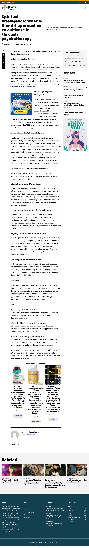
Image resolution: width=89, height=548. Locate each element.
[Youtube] (85, 2)
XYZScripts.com (52, 547)
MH (18, 444)
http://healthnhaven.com (28, 434)
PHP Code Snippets (37, 547)
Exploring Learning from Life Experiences (74, 59)
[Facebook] (79, 2)
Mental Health (6, 12)
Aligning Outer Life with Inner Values (74, 62)
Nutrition (65, 78)
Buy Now (18, 416)
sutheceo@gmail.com (23, 44)
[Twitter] (3, 59)
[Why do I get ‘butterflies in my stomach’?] (12, 470)
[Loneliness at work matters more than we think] (77, 470)
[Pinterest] (3, 63)
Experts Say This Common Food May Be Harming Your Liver (54, 517)
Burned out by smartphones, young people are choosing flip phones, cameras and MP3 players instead (55, 483)
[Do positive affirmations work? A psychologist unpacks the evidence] (33, 470)
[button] (84, 7)
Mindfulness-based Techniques (75, 56)
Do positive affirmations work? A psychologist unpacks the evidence (32, 482)
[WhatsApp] (3, 67)
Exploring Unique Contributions (76, 65)
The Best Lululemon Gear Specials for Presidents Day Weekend (73, 105)
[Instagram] (82, 2)
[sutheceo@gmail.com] (15, 435)
